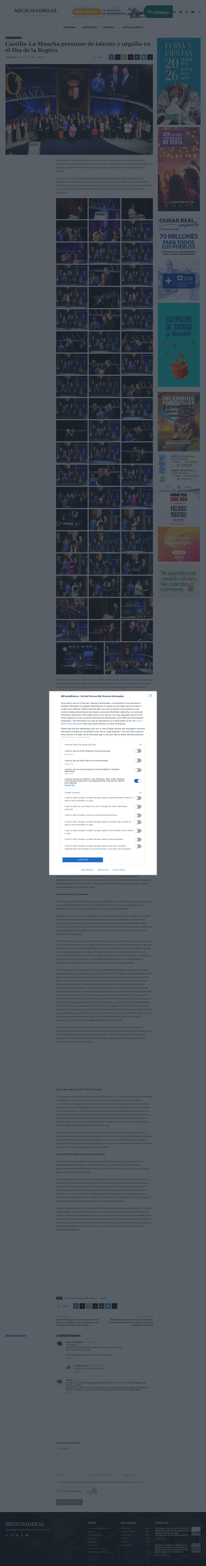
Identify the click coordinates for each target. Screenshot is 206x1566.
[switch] (137, 751)
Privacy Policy (119, 870)
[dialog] (103, 783)
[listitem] (103, 744)
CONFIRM (83, 860)
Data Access (103, 870)
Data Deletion (87, 870)
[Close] (151, 696)
